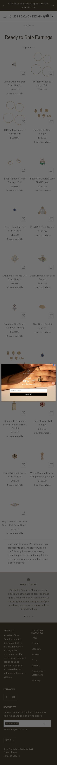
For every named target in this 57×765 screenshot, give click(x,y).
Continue (28, 394)
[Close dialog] (54, 365)
